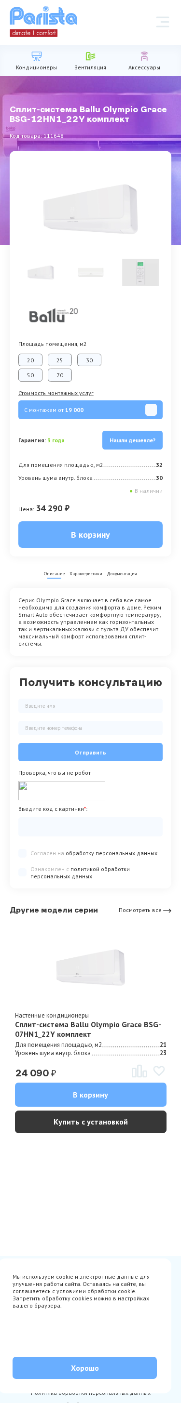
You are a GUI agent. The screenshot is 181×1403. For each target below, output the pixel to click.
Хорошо (85, 1368)
